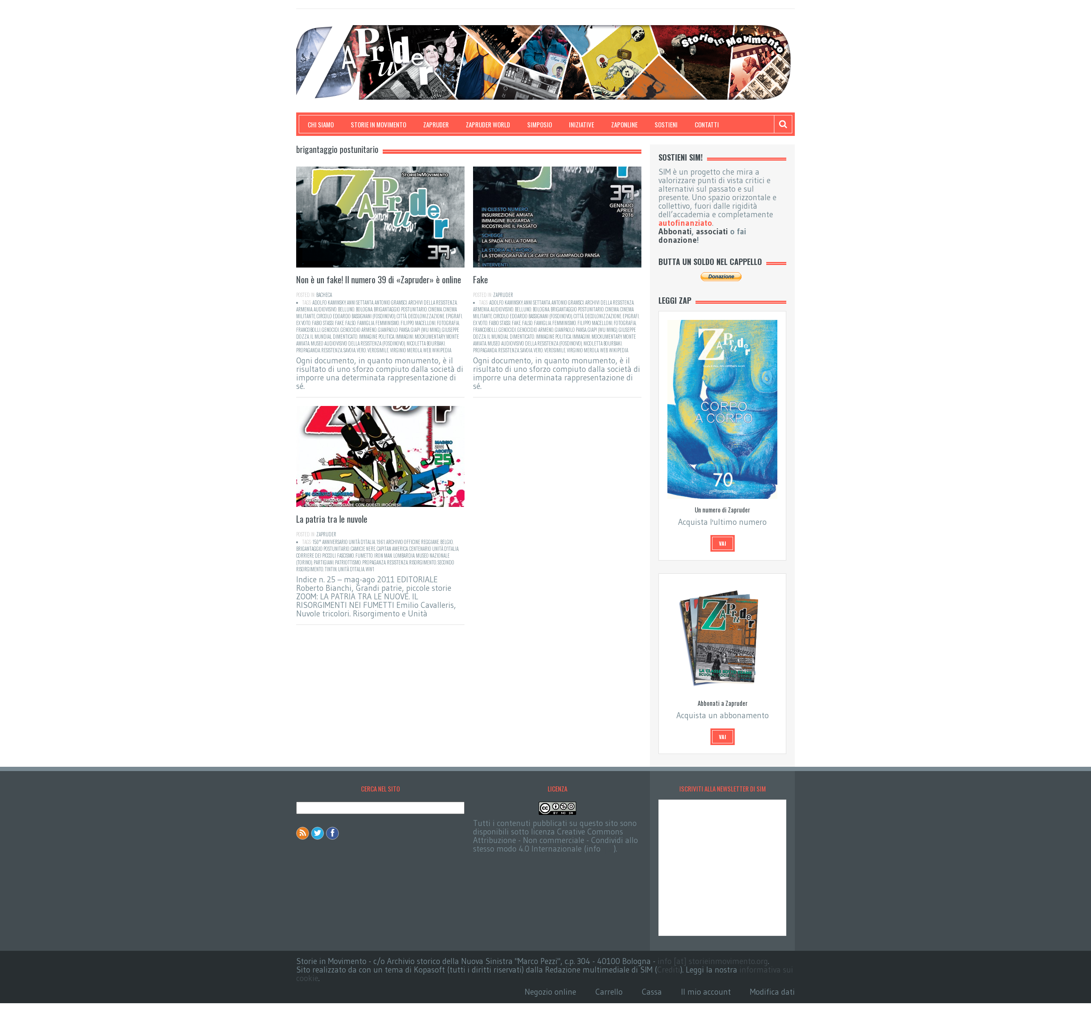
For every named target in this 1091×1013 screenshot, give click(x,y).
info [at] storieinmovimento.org (713, 961)
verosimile (378, 350)
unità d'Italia (351, 569)
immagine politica (376, 336)
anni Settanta (360, 302)
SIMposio (539, 124)
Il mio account (706, 992)
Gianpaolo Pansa (394, 329)
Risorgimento (422, 562)
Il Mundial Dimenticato (334, 336)
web (427, 350)
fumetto (364, 555)
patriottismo (348, 562)
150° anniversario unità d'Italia (343, 541)
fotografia (448, 322)
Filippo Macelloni (418, 322)
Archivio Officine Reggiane (412, 541)
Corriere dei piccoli (316, 555)
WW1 (370, 569)
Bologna (364, 309)
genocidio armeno (359, 329)
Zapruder (436, 124)
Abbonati (675, 231)
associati (712, 231)
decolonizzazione (426, 316)
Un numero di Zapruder (722, 509)
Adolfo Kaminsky (329, 302)
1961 (380, 541)
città (402, 316)
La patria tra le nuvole (331, 518)
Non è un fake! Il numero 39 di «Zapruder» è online (378, 279)
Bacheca (324, 294)
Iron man (383, 555)
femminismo (387, 322)
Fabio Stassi (323, 322)
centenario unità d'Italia (434, 548)
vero (361, 350)
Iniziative (581, 124)
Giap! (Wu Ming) (426, 329)
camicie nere (363, 548)
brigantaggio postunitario (400, 309)
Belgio (446, 541)
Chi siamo (321, 124)
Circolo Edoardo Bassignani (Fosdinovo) (356, 316)
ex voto (303, 322)
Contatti (707, 124)
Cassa (652, 992)
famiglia (365, 322)
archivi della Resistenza (432, 302)
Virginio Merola (406, 350)
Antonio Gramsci (391, 302)
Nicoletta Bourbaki (426, 343)
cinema (435, 309)
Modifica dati (772, 992)
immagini (404, 336)
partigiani (324, 562)
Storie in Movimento (378, 124)
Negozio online (550, 992)
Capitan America (392, 548)
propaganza (374, 562)
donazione (677, 240)
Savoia (349, 350)
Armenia (304, 309)
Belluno (346, 309)
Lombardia (404, 555)
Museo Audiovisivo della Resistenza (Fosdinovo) (358, 343)
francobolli (308, 329)
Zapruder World (488, 124)
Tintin (331, 569)
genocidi (330, 329)
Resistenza (331, 350)
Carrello (609, 992)
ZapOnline (624, 124)
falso (350, 322)
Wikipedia (441, 350)
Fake (480, 279)
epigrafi (454, 316)
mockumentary (430, 336)
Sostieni (666, 124)
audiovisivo (325, 309)
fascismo (345, 555)
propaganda (308, 350)
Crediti (668, 970)
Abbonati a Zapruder (723, 703)
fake (339, 322)
